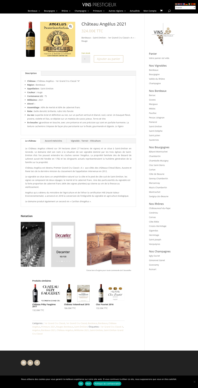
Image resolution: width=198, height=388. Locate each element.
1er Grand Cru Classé (54, 323)
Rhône (65, 11)
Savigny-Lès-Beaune (158, 196)
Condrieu (153, 212)
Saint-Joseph (155, 239)
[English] (181, 3)
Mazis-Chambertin (158, 187)
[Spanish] (194, 3)
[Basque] (176, 3)
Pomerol (153, 122)
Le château (30, 140)
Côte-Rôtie (154, 221)
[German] (186, 3)
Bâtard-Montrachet (158, 151)
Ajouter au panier (108, 59)
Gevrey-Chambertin (158, 178)
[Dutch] (179, 3)
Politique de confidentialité (107, 383)
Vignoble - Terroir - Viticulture (86, 140)
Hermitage (154, 235)
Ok (81, 383)
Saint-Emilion (96, 330)
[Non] (194, 381)
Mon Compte (149, 11)
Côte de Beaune (156, 174)
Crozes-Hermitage (157, 226)
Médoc (152, 108)
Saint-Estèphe (155, 131)
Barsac (152, 95)
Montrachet (154, 192)
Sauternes (154, 140)
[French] (184, 3)
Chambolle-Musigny (158, 160)
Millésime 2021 (81, 330)
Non (88, 383)
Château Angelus (65, 330)
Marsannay (154, 183)
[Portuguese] (192, 3)
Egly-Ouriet (154, 255)
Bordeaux (32, 11)
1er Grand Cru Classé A (112, 326)
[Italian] (189, 3)
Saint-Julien (154, 135)
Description (31, 73)
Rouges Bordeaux (64, 326)
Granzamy (154, 264)
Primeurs (97, 11)
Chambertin (155, 156)
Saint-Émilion (80, 326)
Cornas (152, 217)
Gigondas (153, 230)
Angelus (36, 330)
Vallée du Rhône (157, 78)
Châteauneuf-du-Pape (159, 208)
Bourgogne (49, 11)
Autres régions (116, 11)
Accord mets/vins (53, 140)
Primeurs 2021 (48, 326)
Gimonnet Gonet (157, 260)
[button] (70, 26)
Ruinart (152, 269)
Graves (152, 99)
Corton (152, 169)
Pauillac (153, 113)
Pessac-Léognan (157, 117)
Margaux (153, 104)
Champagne (80, 11)
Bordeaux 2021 (48, 330)
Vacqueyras (154, 244)
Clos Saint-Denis (157, 165)
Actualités (135, 11)
